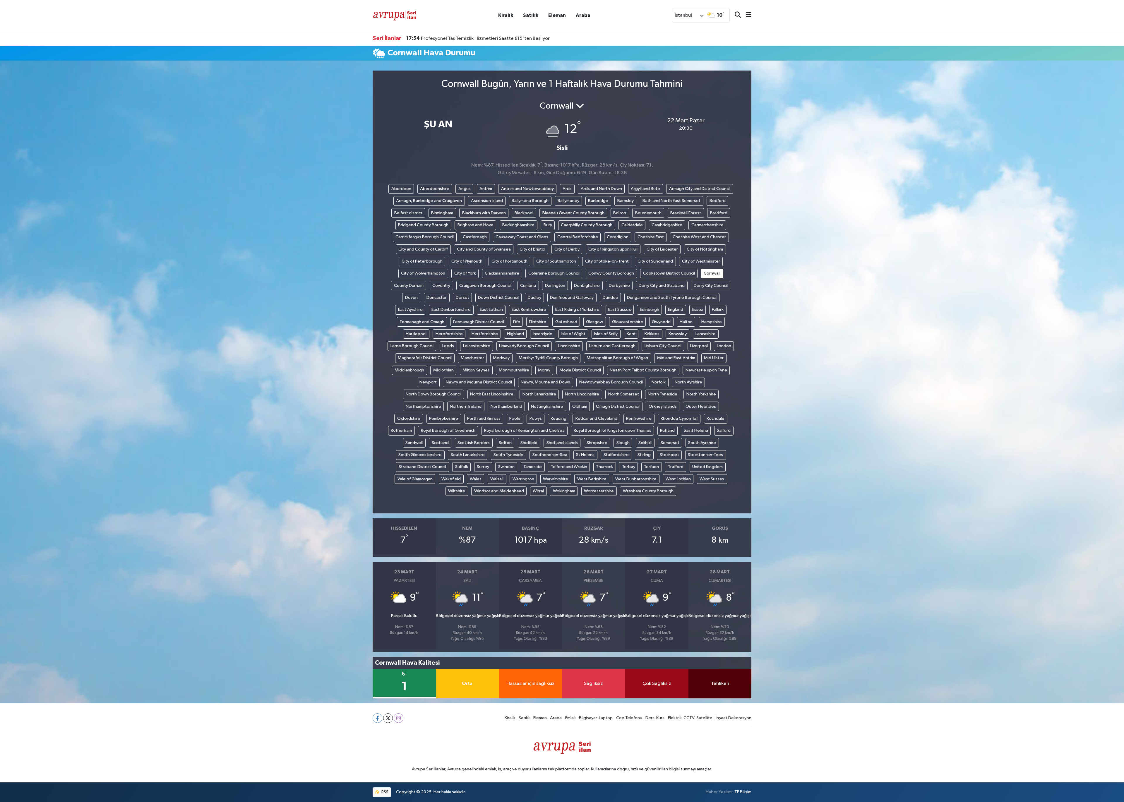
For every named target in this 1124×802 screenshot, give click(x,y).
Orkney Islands (663, 406)
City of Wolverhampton (423, 273)
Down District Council (498, 297)
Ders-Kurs (654, 718)
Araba (583, 15)
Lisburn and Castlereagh (612, 346)
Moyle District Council (580, 370)
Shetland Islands (562, 443)
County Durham (409, 285)
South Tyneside (508, 455)
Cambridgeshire (667, 225)
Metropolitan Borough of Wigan (617, 358)
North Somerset (623, 394)
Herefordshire (449, 334)
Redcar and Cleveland (596, 418)
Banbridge (598, 200)
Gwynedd (661, 322)
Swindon (506, 467)
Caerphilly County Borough (586, 225)
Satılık (530, 15)
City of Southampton (556, 261)
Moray (544, 370)
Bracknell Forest (685, 213)
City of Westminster (701, 261)
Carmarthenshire (707, 225)
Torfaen (651, 467)
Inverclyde (542, 334)
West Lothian (678, 479)
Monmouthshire (514, 370)
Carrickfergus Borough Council (424, 237)
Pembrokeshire (443, 418)
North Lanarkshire (539, 394)
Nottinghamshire (547, 406)
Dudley (534, 297)
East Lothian (491, 309)
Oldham (579, 406)
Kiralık (505, 15)
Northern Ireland (466, 406)
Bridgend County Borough (423, 225)
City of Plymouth (466, 261)
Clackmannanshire (502, 273)
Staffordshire (616, 455)
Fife (516, 322)
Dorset (462, 297)
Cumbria (528, 285)
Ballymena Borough (530, 200)
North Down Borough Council (433, 394)
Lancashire (705, 334)
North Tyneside (662, 394)
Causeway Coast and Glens (522, 237)
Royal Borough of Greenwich (448, 430)
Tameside (532, 467)
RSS (384, 792)
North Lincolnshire (582, 394)
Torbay (628, 467)
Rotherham (401, 430)
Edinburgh (649, 309)
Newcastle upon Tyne (706, 370)
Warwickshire (555, 479)
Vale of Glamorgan (415, 479)
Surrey (483, 467)
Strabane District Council (422, 467)
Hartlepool (416, 334)
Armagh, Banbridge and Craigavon (429, 200)
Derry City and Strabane (662, 285)
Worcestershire (599, 491)
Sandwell (414, 443)
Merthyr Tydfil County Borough (548, 358)
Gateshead (566, 322)
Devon (411, 297)
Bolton (619, 213)
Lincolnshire (569, 346)
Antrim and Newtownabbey (527, 188)
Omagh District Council (618, 406)
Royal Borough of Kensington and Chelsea (524, 430)
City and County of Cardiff (423, 249)
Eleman (557, 15)
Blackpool (524, 213)
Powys (536, 418)
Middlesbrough (409, 370)
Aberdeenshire (434, 188)
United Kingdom (707, 467)
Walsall (496, 479)
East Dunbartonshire (451, 309)
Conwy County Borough (611, 273)
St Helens (585, 455)
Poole (514, 418)
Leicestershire (476, 346)
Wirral (538, 491)
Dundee (610, 297)
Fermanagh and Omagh (422, 322)
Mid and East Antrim (676, 358)
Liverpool (699, 346)
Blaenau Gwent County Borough (573, 213)
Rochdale (715, 418)
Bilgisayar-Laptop (596, 718)
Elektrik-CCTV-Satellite (690, 718)
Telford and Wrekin (569, 467)
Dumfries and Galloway (572, 297)
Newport (428, 382)
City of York (465, 273)
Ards (567, 188)
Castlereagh (475, 237)
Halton (686, 322)
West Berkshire (591, 479)
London (724, 346)
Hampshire (711, 322)
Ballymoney (568, 200)
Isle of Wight (573, 334)
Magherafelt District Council (425, 358)
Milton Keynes (476, 370)
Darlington (555, 285)
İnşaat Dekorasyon (733, 718)
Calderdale (632, 225)
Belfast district (408, 213)
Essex (697, 309)
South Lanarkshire (468, 455)
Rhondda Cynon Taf (679, 418)
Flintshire (537, 322)
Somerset (670, 443)
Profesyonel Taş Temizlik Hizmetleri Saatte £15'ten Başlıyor (478, 38)
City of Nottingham (705, 249)
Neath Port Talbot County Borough (643, 370)
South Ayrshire (702, 443)
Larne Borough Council (412, 346)
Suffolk (461, 467)
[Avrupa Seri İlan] (395, 15)
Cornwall (712, 273)
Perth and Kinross (484, 418)
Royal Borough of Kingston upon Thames (612, 430)
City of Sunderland (655, 261)
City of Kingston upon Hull (613, 249)
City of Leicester (662, 249)
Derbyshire (619, 285)
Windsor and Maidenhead (499, 491)
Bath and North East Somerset (671, 200)
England (675, 309)
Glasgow (594, 322)
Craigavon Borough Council (485, 285)
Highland (515, 334)
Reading (558, 418)
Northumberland (506, 406)
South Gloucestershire (420, 455)
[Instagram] (398, 718)
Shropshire (597, 443)
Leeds (448, 346)
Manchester (472, 358)
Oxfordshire (408, 418)
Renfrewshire (639, 418)
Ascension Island (487, 200)
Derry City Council (711, 285)
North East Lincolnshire (491, 394)
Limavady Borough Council (524, 346)
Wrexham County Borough (648, 491)
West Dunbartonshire (636, 479)
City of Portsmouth (509, 261)
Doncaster (436, 297)
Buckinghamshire (518, 225)
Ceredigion (617, 237)
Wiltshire (456, 491)
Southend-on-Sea (549, 455)
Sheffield (528, 443)
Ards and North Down (601, 188)
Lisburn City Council (663, 346)
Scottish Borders (474, 443)
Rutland (667, 430)
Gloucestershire (627, 322)
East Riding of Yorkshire (577, 309)
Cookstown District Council (669, 273)
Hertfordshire (485, 334)
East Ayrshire (410, 309)
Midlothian (443, 370)
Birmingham (442, 213)
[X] (388, 718)
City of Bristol (532, 249)
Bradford (718, 213)
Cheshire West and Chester (699, 237)
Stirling (644, 455)
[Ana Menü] (746, 15)
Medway (501, 358)
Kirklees (652, 334)
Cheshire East (651, 237)
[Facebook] (377, 718)
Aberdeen (401, 188)
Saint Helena (696, 430)
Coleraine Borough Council (554, 273)
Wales (476, 479)
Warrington (523, 479)
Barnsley (625, 200)
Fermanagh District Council (478, 322)
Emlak (570, 718)
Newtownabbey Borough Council (611, 382)
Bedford (718, 200)
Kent (631, 334)
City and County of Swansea (484, 249)
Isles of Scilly (606, 334)
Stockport (669, 455)
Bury (548, 225)
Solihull (645, 443)
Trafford (675, 467)
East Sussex (619, 309)
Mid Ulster (714, 358)
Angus (464, 188)
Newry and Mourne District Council (479, 382)
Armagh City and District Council (699, 188)
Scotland (440, 443)
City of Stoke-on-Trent (607, 261)
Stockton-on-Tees (705, 455)
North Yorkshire (701, 394)
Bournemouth (648, 213)
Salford (724, 430)
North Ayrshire (688, 382)
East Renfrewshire (529, 309)
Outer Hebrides (701, 406)
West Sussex (712, 479)
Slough (623, 443)
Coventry (441, 285)
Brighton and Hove (476, 225)
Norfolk (659, 382)
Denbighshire (587, 285)
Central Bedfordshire (577, 237)
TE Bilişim (742, 792)
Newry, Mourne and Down (545, 382)
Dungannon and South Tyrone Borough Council (672, 297)
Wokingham (564, 491)
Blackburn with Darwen (484, 213)
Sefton (505, 443)
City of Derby (567, 249)
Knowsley (678, 334)
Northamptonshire (423, 406)
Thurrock (604, 467)
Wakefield (451, 479)
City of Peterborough (422, 261)
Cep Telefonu (629, 718)
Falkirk (718, 309)
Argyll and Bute (645, 188)
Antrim (485, 188)
